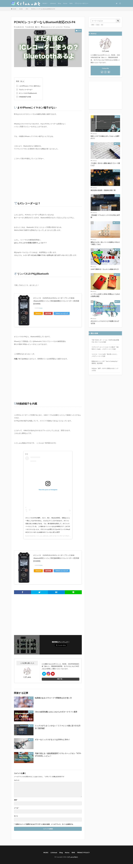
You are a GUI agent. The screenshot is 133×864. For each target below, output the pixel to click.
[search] (118, 21)
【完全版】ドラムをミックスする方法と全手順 (105, 216)
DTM (27, 9)
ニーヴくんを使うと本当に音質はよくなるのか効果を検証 (105, 295)
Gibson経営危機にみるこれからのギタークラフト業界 (56, 712)
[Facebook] (22, 592)
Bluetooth (45, 27)
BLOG (118, 249)
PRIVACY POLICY (83, 852)
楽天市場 (48, 313)
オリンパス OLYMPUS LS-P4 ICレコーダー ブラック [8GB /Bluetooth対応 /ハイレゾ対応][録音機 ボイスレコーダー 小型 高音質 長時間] (56, 301)
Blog (59, 3)
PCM (61, 27)
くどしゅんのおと (72, 857)
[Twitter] (39, 592)
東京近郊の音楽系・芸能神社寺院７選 (103, 190)
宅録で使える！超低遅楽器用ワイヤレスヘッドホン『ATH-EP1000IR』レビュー (58, 754)
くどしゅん (39, 536)
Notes (65, 3)
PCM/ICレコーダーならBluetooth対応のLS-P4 (43, 9)
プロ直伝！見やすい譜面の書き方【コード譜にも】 (105, 164)
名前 (16, 800)
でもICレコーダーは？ (25, 89)
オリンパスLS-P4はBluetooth (27, 93)
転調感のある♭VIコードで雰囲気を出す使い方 (53, 698)
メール (16, 808)
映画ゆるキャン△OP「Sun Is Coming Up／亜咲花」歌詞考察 (105, 362)
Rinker (40, 308)
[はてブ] (56, 592)
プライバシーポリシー (81, 3)
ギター (117, 143)
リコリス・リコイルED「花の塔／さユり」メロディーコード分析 (105, 355)
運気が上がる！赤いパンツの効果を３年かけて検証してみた (105, 243)
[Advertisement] (48, 180)
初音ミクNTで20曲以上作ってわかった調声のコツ (105, 137)
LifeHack (53, 3)
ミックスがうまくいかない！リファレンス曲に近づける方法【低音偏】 (58, 726)
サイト (16, 816)
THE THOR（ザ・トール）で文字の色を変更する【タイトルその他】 (105, 341)
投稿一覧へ (60, 679)
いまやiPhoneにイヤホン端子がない (29, 86)
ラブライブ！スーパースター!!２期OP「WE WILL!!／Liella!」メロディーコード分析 (105, 348)
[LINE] (73, 592)
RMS (71, 3)
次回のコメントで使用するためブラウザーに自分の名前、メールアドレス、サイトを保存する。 (45, 824)
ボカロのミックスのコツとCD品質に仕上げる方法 (105, 322)
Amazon (38, 313)
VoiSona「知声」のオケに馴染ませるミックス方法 (105, 369)
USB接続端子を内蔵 (24, 97)
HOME (14, 9)
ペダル (97, 24)
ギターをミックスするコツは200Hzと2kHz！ (52, 739)
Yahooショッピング (61, 313)
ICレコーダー (51, 27)
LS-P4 (57, 27)
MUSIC (45, 3)
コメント (16, 780)
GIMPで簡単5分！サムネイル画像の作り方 (105, 269)
